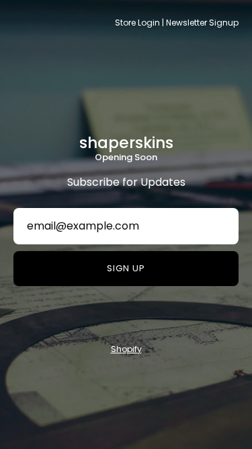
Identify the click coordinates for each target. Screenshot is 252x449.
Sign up (126, 268)
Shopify (126, 349)
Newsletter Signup (202, 22)
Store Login (137, 22)
